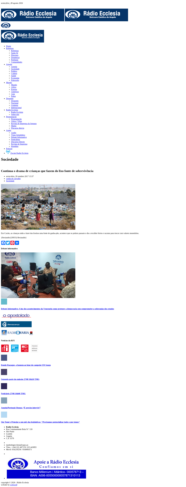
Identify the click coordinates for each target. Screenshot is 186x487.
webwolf (13, 485)
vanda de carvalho (13, 179)
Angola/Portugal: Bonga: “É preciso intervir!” (21, 408)
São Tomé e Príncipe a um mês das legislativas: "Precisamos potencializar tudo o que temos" (40, 422)
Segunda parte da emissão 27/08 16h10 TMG (20, 379)
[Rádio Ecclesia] (32, 20)
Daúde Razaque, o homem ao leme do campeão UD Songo (26, 365)
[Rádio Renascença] (16, 326)
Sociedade (10, 181)
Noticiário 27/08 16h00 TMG (13, 393)
